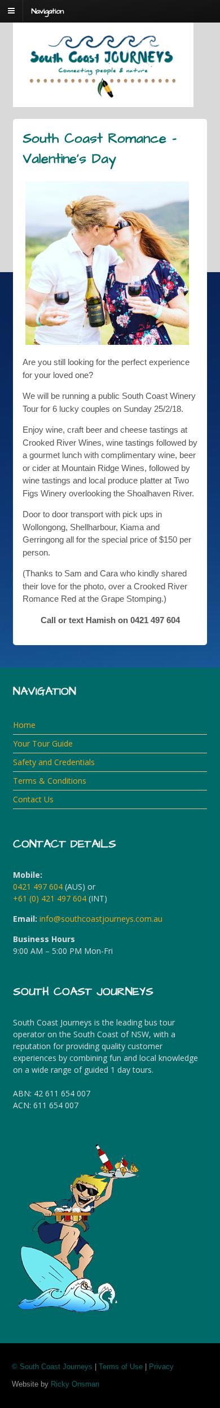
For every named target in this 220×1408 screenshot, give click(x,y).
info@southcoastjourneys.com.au (100, 918)
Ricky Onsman (75, 1384)
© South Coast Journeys (52, 1366)
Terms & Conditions (49, 780)
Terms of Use (121, 1366)
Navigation (48, 11)
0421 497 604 (38, 886)
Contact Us (33, 799)
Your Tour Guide (43, 743)
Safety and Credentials (54, 762)
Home (24, 724)
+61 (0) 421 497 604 (49, 898)
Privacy (161, 1366)
